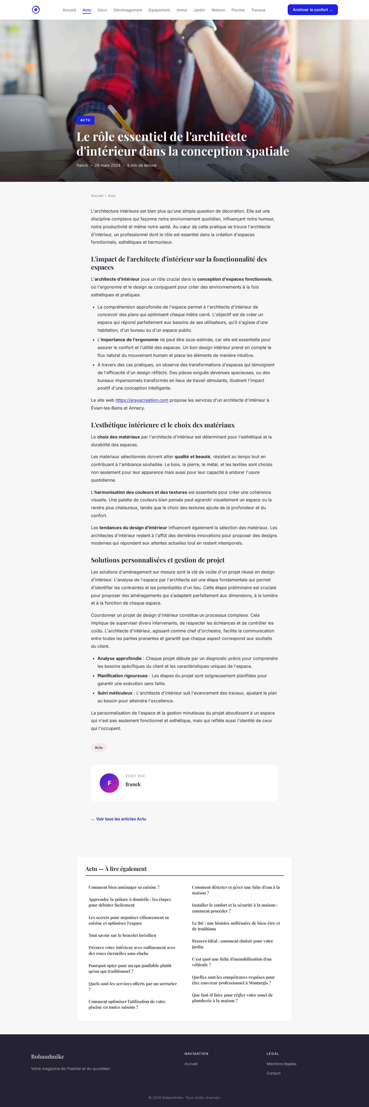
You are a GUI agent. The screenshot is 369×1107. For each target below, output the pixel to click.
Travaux (258, 9)
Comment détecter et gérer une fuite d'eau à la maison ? (236, 889)
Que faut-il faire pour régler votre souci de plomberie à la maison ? (232, 997)
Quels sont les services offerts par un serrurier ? (133, 986)
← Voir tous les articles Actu (118, 818)
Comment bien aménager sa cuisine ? (124, 887)
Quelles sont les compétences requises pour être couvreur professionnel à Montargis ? (233, 979)
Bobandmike (47, 1056)
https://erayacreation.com (142, 400)
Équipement (159, 9)
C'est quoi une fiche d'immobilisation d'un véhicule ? (231, 961)
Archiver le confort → (313, 9)
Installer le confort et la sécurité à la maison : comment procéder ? (234, 907)
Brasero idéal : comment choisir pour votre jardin (232, 943)
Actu (87, 9)
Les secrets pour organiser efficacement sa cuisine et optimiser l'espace (129, 920)
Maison (218, 9)
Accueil (69, 9)
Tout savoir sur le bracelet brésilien (122, 935)
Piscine (238, 9)
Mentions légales (281, 1063)
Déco (102, 9)
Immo (182, 9)
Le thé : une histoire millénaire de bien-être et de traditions (236, 925)
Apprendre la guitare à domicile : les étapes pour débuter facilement (130, 902)
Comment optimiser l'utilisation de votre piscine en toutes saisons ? (127, 1004)
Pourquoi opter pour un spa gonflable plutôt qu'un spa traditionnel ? (130, 968)
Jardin (199, 9)
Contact (274, 1073)
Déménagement (127, 9)
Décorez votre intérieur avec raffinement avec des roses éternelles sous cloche (132, 950)
